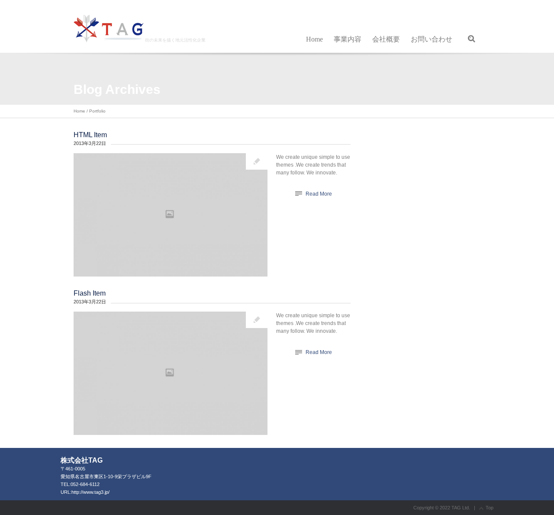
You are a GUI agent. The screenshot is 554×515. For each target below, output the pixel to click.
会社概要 (386, 39)
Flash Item (90, 293)
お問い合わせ (431, 39)
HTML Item (90, 134)
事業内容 (347, 39)
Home (314, 39)
